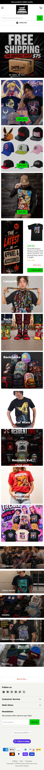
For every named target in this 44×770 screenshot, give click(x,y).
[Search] (40, 18)
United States (21, 733)
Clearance (28, 761)
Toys (21, 761)
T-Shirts (14, 761)
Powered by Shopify (22, 766)
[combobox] (19, 18)
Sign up (34, 722)
